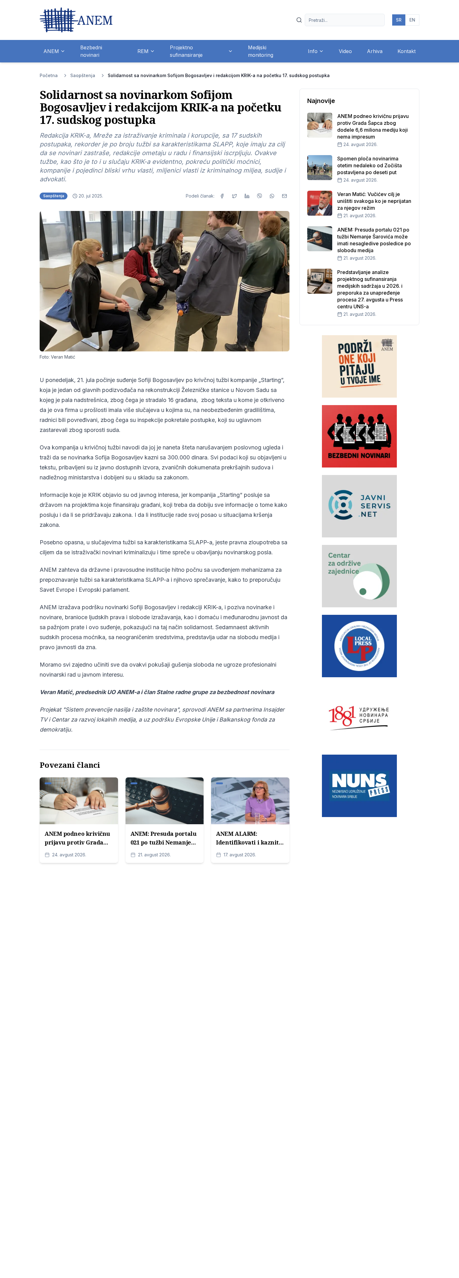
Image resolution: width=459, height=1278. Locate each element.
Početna (49, 75)
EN (412, 19)
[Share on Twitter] (234, 196)
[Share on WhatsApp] (272, 196)
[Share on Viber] (259, 196)
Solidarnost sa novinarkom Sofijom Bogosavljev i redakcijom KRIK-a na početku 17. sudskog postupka (219, 75)
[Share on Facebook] (222, 196)
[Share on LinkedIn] (247, 196)
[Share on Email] (284, 196)
